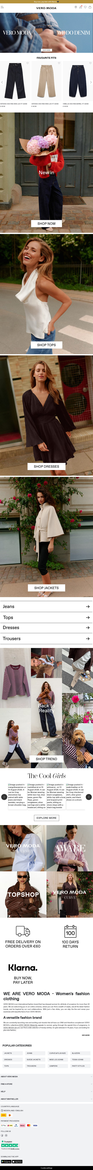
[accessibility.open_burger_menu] (2, 7)
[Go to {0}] (46, 33)
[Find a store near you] (76, 8)
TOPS (6, 1066)
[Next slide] (91, 82)
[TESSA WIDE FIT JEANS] (46, 708)
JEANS (29, 1053)
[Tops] (46, 324)
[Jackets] (46, 567)
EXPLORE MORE (47, 818)
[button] (15, 81)
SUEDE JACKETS (33, 1060)
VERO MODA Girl (10, 1028)
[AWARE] (69, 848)
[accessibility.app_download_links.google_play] (6, 1163)
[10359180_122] (46, 507)
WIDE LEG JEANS (56, 1060)
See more (86, 1035)
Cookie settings (46, 1168)
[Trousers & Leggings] (46, 641)
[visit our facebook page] (2, 1136)
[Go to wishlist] (85, 8)
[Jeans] (46, 604)
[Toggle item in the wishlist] (27, 63)
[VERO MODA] (46, 9)
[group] (15, 85)
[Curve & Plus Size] (69, 894)
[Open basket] (90, 7)
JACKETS (8, 1053)
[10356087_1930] (46, 385)
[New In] (46, 172)
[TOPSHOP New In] (23, 894)
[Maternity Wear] (23, 848)
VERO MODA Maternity (28, 1025)
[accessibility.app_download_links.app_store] (17, 1163)
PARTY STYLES (78, 1066)
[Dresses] (46, 446)
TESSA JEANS (77, 1060)
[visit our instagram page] (6, 1136)
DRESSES (8, 1060)
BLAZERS (76, 1053)
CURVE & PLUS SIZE (57, 1053)
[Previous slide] (2, 82)
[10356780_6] (46, 264)
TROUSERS (31, 1066)
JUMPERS (53, 1066)
